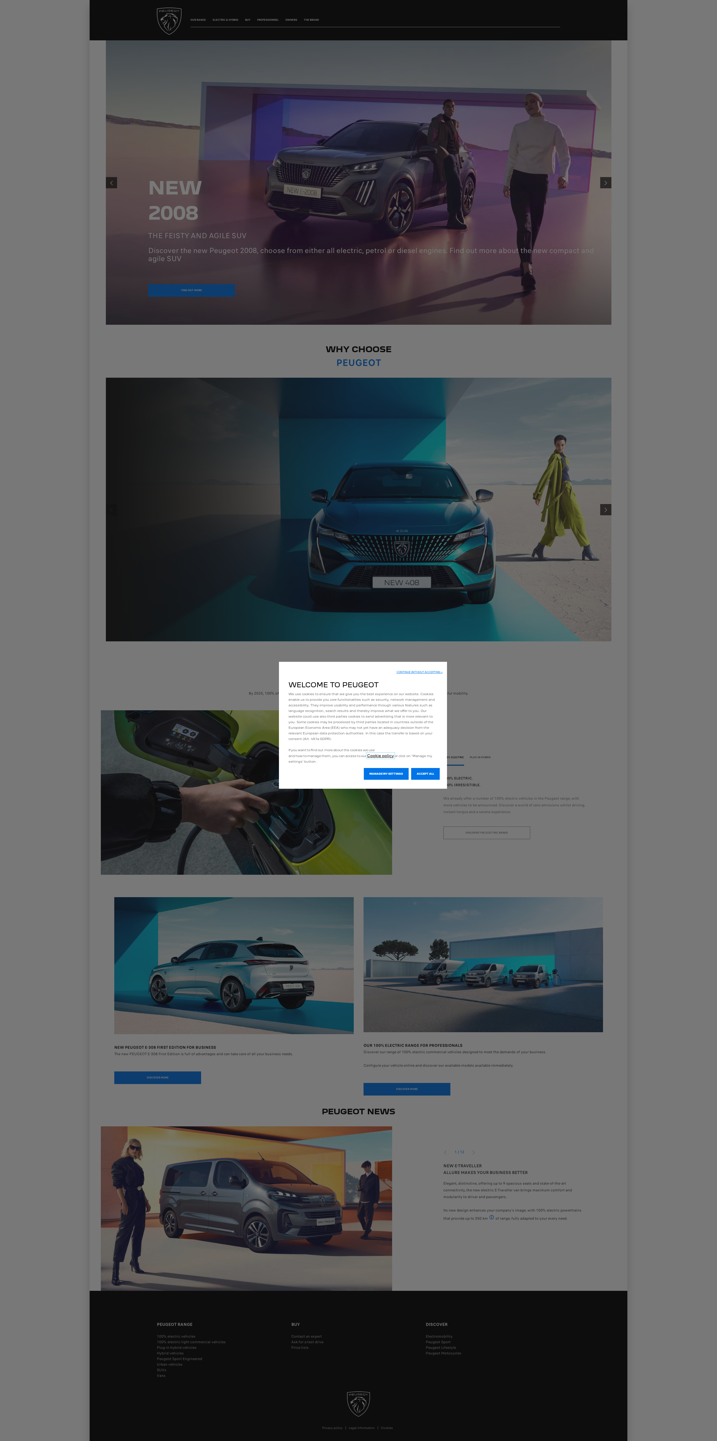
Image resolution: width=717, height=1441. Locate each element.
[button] (420, 672)
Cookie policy (380, 755)
